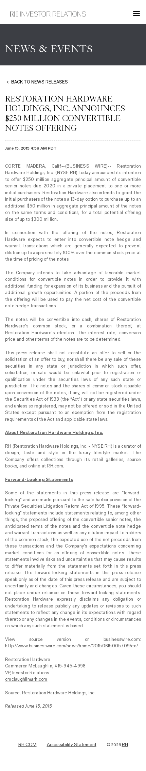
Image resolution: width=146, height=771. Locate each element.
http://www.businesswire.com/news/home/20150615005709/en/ (71, 646)
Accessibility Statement (71, 744)
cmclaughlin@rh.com (26, 679)
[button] (137, 13)
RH (125, 744)
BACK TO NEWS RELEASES (39, 82)
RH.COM (27, 744)
